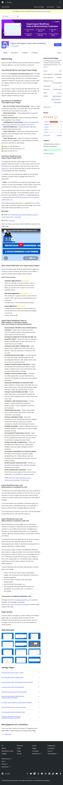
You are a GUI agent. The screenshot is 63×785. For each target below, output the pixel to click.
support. (13, 220)
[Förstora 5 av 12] (25, 642)
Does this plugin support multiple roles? (12, 677)
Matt (4, 761)
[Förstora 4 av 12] (11, 642)
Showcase (20, 745)
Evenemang (51, 748)
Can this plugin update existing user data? (13, 712)
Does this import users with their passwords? (14, 692)
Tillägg (19, 751)
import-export (57, 102)
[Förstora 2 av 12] (25, 635)
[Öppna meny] (60, 2)
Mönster (19, 753)
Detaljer (5, 52)
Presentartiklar (52, 753)
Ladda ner (57, 44)
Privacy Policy (10, 604)
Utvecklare (35, 751)
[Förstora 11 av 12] (25, 658)
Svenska (7, 773)
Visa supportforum (48, 153)
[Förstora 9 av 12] (38, 650)
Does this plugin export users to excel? (13, 672)
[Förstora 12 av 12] (38, 658)
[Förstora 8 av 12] (25, 650)
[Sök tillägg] (17, 16)
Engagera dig (51, 745)
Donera (50, 751)
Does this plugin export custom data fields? (14, 707)
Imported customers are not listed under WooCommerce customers (11, 717)
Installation (25, 52)
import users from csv (56, 99)
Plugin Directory (6, 7)
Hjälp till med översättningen (43, 11)
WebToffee (15, 46)
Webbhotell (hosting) (7, 751)
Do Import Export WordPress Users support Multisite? (17, 702)
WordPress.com (7, 759)
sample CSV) (5, 168)
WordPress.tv (36, 753)
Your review (46, 135)
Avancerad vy (47, 107)
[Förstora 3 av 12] (38, 635)
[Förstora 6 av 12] (38, 642)
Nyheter (4, 748)
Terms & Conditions (22, 604)
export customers (57, 96)
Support (59, 52)
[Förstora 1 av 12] (11, 635)
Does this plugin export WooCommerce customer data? (17, 682)
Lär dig (34, 745)
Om (2, 745)
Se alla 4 (59, 92)
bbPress (5, 764)
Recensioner (14, 52)
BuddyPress (6, 767)
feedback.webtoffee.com (22, 600)
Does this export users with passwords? (13, 687)
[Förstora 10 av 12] (11, 658)
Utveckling (34, 52)
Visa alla (59, 135)
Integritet (4, 753)
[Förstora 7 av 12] (11, 650)
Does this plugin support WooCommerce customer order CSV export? (13, 697)
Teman (19, 748)
